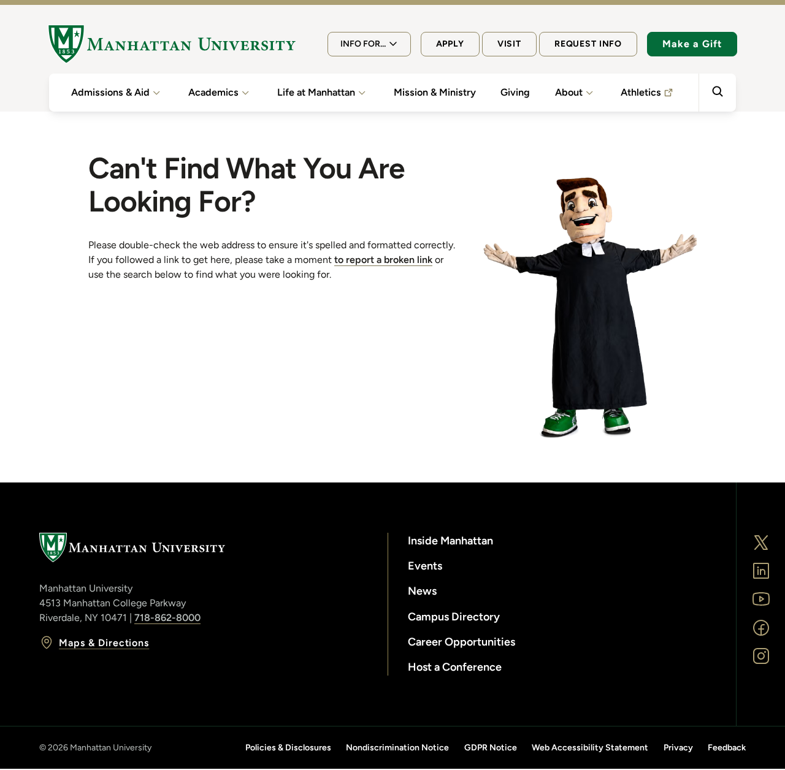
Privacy (678, 747)
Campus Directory (454, 616)
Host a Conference (455, 667)
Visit (509, 44)
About (569, 92)
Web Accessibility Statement (590, 747)
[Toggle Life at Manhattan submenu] (362, 92)
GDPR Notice (490, 747)
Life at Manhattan (316, 92)
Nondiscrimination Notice (397, 747)
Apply (450, 44)
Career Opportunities (461, 642)
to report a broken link (383, 259)
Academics (213, 92)
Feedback (727, 747)
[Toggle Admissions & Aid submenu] (156, 92)
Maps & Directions (104, 643)
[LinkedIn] (761, 571)
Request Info (588, 44)
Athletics (641, 92)
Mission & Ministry (435, 92)
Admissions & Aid (110, 92)
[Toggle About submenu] (589, 92)
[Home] (172, 44)
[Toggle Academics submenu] (245, 92)
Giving (515, 92)
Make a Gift (692, 44)
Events (425, 566)
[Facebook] (761, 628)
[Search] (717, 93)
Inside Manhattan (450, 540)
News (422, 591)
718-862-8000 (167, 617)
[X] (761, 542)
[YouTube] (761, 599)
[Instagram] (761, 656)
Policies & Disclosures (288, 747)
